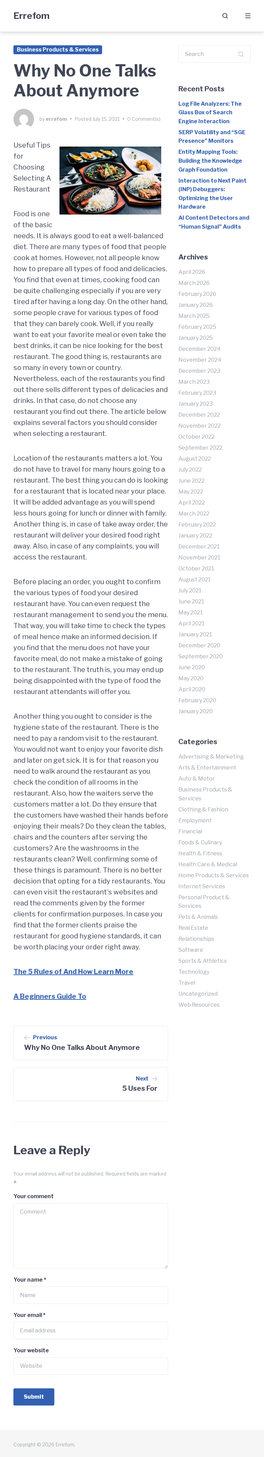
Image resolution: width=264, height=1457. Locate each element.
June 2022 (191, 480)
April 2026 (191, 272)
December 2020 (199, 645)
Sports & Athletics (202, 961)
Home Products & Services (213, 875)
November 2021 (199, 557)
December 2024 (199, 349)
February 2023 (197, 393)
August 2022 (194, 458)
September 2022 (200, 447)
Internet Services (201, 886)
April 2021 (191, 623)
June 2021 (191, 601)
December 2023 (199, 371)
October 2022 (196, 436)
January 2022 (195, 535)
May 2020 (191, 678)
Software (190, 950)
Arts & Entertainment (207, 767)
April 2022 (191, 502)
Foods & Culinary (200, 842)
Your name (29, 1279)
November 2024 (199, 360)
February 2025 (197, 327)
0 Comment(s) (144, 119)
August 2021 (194, 579)
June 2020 (191, 667)
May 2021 (190, 612)
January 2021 (195, 634)
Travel (186, 983)
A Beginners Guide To (49, 996)
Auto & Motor (196, 778)
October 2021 (196, 568)
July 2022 (190, 469)
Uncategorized (198, 994)
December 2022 (199, 415)
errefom (56, 119)
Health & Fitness (200, 853)
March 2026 (194, 283)
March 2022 (193, 513)
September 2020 (200, 656)
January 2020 (195, 711)
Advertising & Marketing (211, 756)
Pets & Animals (198, 917)
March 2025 (194, 316)
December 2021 (199, 546)
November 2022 (199, 426)
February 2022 (197, 524)
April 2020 (191, 689)
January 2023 (195, 404)
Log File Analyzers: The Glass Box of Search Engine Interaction (210, 113)
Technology (193, 972)
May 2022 (190, 491)
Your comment (33, 1196)
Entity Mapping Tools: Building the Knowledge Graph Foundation (210, 161)
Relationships (196, 939)
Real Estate (193, 928)
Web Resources (199, 1005)
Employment (195, 820)
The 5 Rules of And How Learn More (73, 972)
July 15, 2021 (106, 119)
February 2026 (197, 294)
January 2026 (195, 305)
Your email (29, 1315)
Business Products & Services (58, 49)
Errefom (31, 15)
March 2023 (194, 382)
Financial (190, 831)
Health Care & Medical (207, 864)
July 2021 (189, 590)
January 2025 (195, 338)
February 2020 (197, 700)
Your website (31, 1350)
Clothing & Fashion (203, 809)
